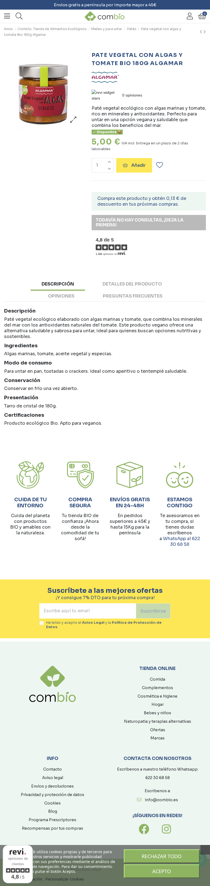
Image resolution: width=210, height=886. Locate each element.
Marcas (157, 738)
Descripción (58, 284)
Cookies (52, 803)
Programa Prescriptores (52, 819)
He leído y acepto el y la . (104, 625)
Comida (157, 679)
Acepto (161, 871)
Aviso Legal (93, 622)
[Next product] (204, 32)
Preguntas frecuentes (132, 296)
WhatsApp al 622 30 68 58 (181, 541)
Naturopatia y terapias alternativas (157, 721)
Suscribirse (153, 611)
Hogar (157, 704)
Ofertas (157, 729)
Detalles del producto (132, 284)
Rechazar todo (162, 856)
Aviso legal (52, 777)
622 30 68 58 (157, 777)
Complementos (157, 687)
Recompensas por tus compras (52, 828)
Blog (52, 811)
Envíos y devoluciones (52, 786)
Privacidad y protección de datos (52, 794)
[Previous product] (201, 32)
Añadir (138, 165)
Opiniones (61, 296)
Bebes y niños (157, 712)
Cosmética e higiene (157, 696)
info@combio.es (161, 799)
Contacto (52, 769)
